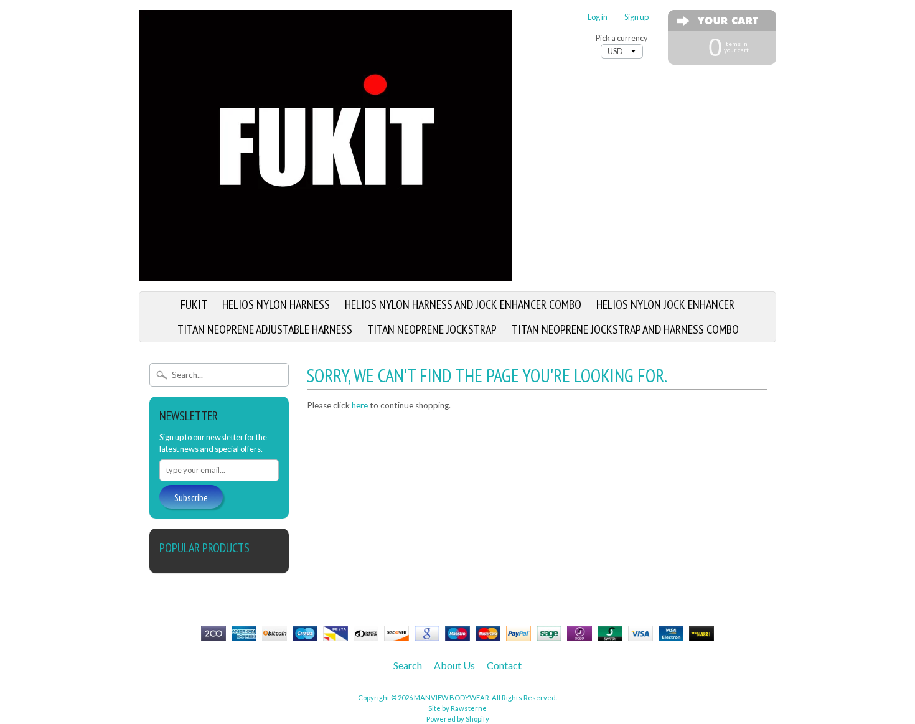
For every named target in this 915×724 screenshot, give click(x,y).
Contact (504, 665)
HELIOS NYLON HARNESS (276, 304)
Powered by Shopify (457, 719)
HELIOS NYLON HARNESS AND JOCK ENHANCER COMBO (463, 304)
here (360, 405)
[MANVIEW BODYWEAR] (325, 274)
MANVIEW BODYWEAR (451, 697)
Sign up (636, 17)
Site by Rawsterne (457, 708)
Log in (598, 17)
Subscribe (191, 497)
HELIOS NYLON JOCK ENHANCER (665, 304)
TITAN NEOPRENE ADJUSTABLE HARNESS (264, 329)
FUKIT (194, 304)
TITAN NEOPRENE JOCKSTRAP (432, 329)
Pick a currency (622, 38)
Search (407, 665)
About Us (454, 665)
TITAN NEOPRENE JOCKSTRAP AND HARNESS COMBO (625, 329)
